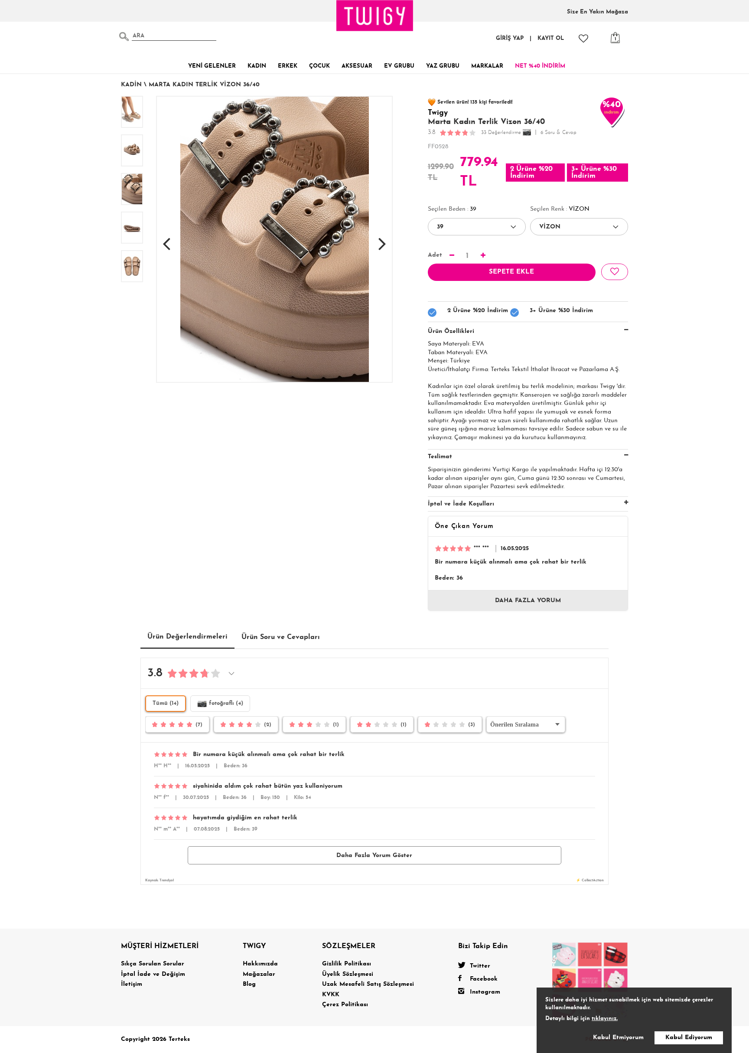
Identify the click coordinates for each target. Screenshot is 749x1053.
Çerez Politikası (345, 1004)
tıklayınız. (605, 1018)
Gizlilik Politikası (346, 964)
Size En (597, 12)
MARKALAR (487, 66)
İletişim (131, 984)
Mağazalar (259, 974)
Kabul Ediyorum (688, 1037)
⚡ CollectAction (590, 880)
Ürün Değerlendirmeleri (187, 636)
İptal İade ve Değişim (153, 974)
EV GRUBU (399, 66)
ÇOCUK (319, 66)
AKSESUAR (357, 66)
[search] (124, 36)
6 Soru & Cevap (558, 132)
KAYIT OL (550, 38)
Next (382, 239)
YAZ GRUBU (442, 66)
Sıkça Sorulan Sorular (152, 964)
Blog (249, 984)
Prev (166, 239)
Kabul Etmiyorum (618, 1037)
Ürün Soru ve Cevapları (280, 637)
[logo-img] (375, 15)
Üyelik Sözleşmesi (347, 974)
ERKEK (287, 66)
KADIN (256, 66)
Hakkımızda (260, 964)
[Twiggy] (590, 980)
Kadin (131, 85)
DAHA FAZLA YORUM (528, 600)
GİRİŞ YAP (510, 38)
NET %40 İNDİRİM (540, 66)
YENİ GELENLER (212, 66)
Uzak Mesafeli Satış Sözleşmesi (368, 984)
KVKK (330, 994)
